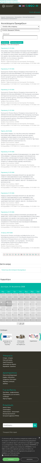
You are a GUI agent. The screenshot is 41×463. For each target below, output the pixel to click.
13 (30, 254)
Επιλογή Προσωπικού (28, 17)
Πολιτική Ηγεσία (7, 360)
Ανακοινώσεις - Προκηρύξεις (14, 17)
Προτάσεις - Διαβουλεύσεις (11, 392)
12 (27, 254)
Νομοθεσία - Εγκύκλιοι (9, 366)
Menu (36, 6)
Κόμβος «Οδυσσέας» (9, 377)
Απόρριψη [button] (30, 459)
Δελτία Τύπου (7, 407)
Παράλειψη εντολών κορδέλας (9, 1)
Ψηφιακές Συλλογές (8, 381)
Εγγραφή (37, 12)
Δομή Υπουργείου (8, 362)
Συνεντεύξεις (7, 409)
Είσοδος (31, 12)
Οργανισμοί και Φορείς (9, 364)
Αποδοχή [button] (11, 459)
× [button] (39, 438)
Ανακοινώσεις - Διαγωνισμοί (11, 411)
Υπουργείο (7, 355)
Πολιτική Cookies (15, 453)
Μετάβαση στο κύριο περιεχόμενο (10, 2)
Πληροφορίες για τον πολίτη (11, 394)
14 (32, 254)
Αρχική (3, 17)
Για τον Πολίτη (9, 390)
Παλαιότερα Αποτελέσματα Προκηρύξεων (14, 270)
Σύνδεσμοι (6, 396)
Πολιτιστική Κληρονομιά (10, 375)
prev (1, 336)
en (23, 6)
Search (27, 6)
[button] (20, 455)
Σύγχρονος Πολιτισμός (9, 379)
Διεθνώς (5, 383)
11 (24, 254)
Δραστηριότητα (10, 373)
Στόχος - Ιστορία (8, 358)
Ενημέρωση (8, 405)
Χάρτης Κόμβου (7, 398)
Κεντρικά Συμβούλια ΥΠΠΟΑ (11, 416)
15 (35, 254)
